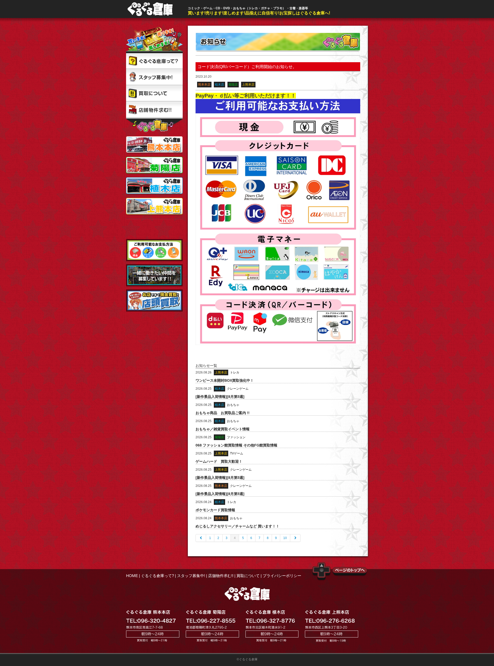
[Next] (295, 538)
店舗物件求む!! (220, 575)
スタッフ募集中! (191, 575)
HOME (132, 575)
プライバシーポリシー (282, 575)
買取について (248, 575)
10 (285, 538)
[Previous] (201, 538)
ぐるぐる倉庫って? (157, 575)
